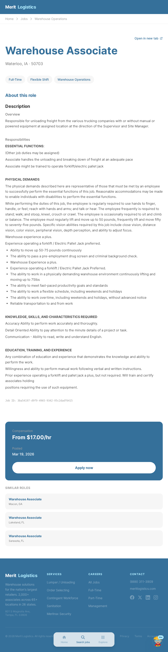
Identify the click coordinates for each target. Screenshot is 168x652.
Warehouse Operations (51, 19)
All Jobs (94, 582)
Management (97, 606)
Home (9, 19)
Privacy (124, 636)
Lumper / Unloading (61, 582)
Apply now (84, 467)
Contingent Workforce (62, 598)
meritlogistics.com (143, 588)
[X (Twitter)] (140, 597)
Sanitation (54, 606)
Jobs (24, 19)
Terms (138, 636)
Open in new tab (146, 38)
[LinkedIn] (148, 597)
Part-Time (95, 598)
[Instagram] (156, 597)
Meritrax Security (59, 614)
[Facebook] (132, 597)
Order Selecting (58, 590)
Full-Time (94, 590)
